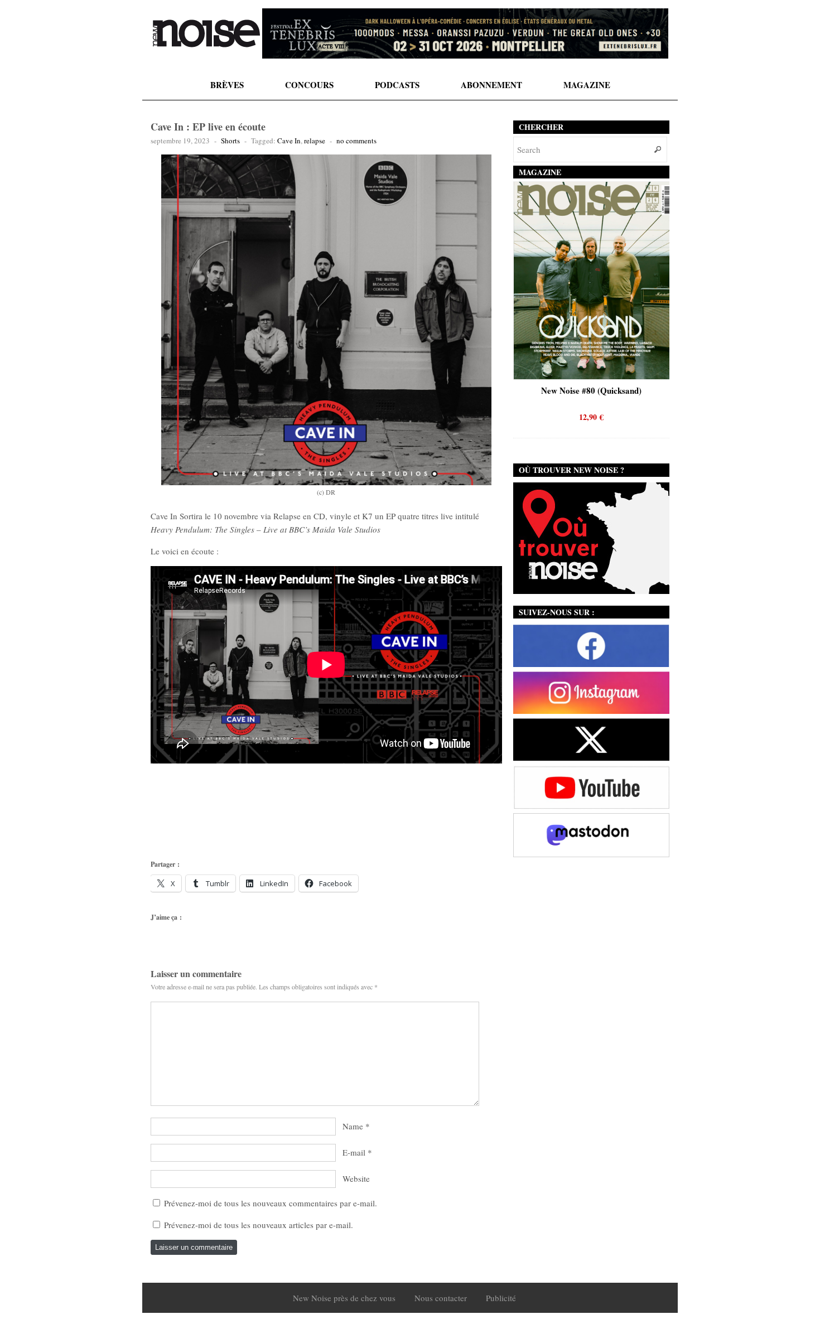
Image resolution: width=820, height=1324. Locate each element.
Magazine (586, 85)
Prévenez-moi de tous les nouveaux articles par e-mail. (258, 1224)
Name (353, 1126)
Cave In (289, 141)
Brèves (227, 85)
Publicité (501, 1297)
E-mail (354, 1152)
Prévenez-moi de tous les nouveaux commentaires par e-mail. (270, 1203)
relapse (314, 141)
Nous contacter (440, 1297)
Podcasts (397, 85)
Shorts (230, 141)
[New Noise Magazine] (206, 33)
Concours (309, 85)
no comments (356, 141)
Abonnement (491, 85)
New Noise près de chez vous (344, 1297)
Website (356, 1178)
